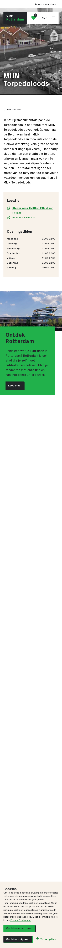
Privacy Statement (20, 920)
